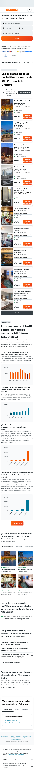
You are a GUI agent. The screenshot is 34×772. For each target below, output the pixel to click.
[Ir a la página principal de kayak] (11, 10)
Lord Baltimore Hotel (21, 189)
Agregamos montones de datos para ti (15, 763)
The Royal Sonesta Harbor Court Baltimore (23, 102)
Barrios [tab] (17, 709)
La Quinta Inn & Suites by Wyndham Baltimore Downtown (22, 293)
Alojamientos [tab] (8, 709)
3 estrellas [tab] (19, 546)
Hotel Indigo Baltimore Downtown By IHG (21, 271)
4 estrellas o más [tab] (7, 546)
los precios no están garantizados (16, 754)
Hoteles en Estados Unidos (9, 738)
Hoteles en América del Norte (23, 736)
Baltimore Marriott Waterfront (20, 252)
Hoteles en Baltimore (16, 739)
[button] (3, 10)
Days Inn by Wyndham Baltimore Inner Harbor (21, 146)
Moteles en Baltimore (11, 720)
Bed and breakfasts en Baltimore (14, 723)
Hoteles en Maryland (24, 738)
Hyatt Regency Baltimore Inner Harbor (22, 124)
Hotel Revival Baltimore (22, 209)
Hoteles (12, 736)
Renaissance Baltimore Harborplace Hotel (21, 168)
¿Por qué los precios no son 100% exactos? (13, 766)
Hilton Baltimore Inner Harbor (21, 230)
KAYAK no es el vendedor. (11, 760)
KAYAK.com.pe (4, 736)
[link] (17, 523)
